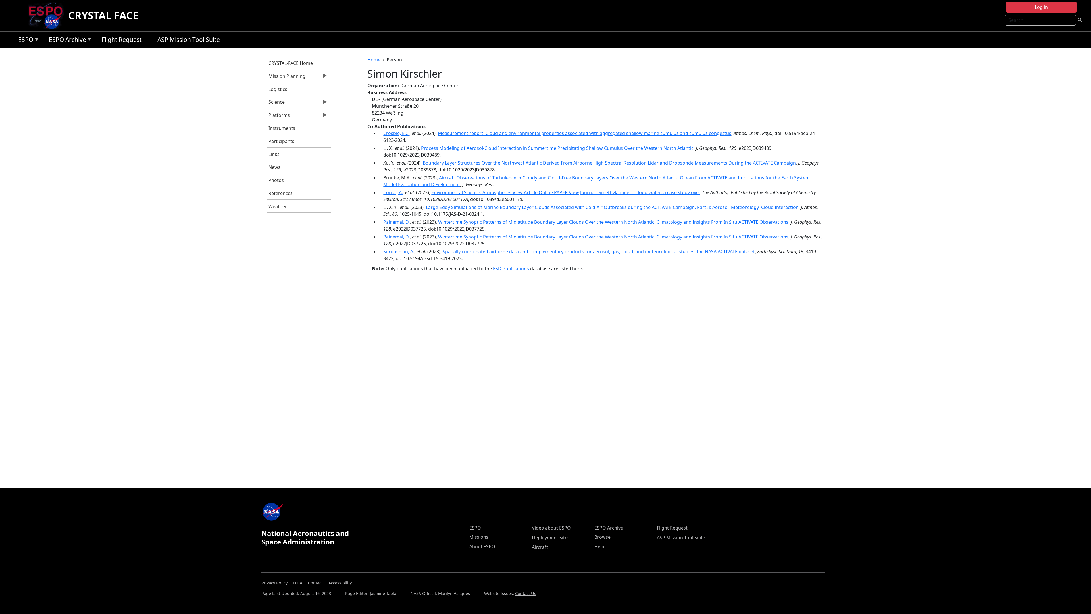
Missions (478, 537)
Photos (276, 180)
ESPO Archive (66, 40)
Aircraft (540, 547)
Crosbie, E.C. (396, 133)
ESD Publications (511, 268)
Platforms (278, 116)
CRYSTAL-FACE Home (290, 63)
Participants (281, 141)
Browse (602, 537)
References (280, 193)
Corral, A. (393, 192)
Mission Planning (286, 77)
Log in (1041, 7)
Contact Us (525, 593)
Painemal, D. (396, 222)
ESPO (24, 40)
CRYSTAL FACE (103, 15)
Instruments (281, 128)
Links (274, 154)
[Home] (48, 15)
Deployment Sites (551, 537)
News (274, 167)
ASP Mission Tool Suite (188, 39)
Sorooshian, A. (398, 251)
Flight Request (122, 39)
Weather (277, 206)
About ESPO (482, 547)
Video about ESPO (551, 528)
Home (373, 60)
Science (276, 103)
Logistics (277, 89)
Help (599, 547)
